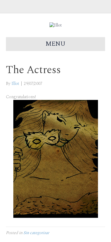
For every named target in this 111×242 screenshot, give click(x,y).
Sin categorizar (36, 233)
